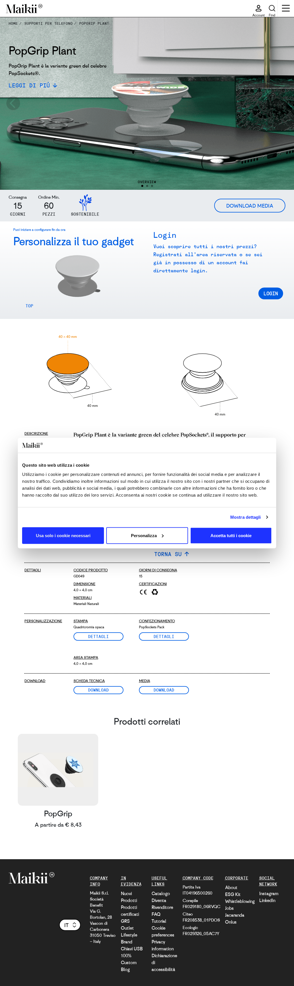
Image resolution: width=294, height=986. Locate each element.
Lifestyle (129, 935)
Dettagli (98, 636)
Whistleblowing (240, 901)
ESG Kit (233, 894)
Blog (125, 969)
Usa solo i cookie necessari (63, 535)
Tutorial (159, 921)
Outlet (127, 928)
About (231, 887)
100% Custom (129, 959)
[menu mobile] (286, 9)
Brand (126, 942)
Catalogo (161, 893)
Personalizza (144, 535)
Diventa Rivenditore (162, 903)
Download (98, 689)
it (66, 925)
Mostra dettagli (245, 517)
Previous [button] (13, 103)
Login (271, 293)
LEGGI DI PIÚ (29, 85)
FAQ (156, 914)
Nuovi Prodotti (129, 897)
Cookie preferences (163, 931)
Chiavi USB (132, 948)
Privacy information (163, 945)
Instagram (268, 893)
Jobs (229, 908)
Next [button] (281, 103)
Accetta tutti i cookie (231, 535)
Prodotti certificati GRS (130, 914)
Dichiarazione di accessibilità (164, 962)
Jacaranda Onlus (234, 918)
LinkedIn (267, 900)
